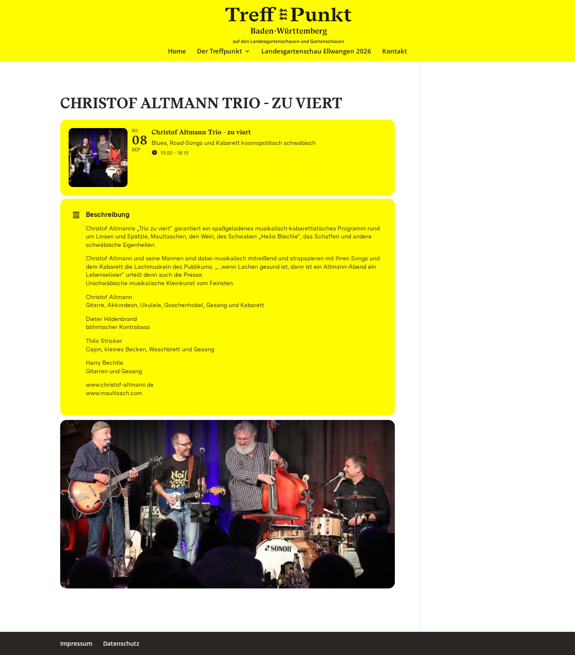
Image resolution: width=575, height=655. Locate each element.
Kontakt (394, 51)
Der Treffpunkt (219, 51)
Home (177, 51)
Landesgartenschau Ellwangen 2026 (316, 51)
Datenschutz (121, 643)
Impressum (76, 643)
